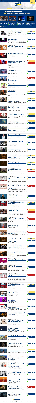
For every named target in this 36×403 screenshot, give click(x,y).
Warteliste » (29, 80)
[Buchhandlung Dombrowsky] (8, 366)
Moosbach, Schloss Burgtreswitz (13, 233)
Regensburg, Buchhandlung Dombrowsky (14, 366)
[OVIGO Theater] (8, 40)
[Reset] (22, 11)
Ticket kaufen (32, 33)
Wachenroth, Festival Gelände (12, 157)
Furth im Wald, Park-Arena (12, 337)
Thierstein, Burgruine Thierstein (13, 80)
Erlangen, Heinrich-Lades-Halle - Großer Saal (14, 122)
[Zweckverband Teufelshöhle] (8, 86)
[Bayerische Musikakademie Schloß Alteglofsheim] (8, 172)
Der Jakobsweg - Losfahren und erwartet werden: (15, 358)
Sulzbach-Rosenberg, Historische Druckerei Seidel (15, 219)
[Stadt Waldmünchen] (8, 115)
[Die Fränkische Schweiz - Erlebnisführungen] (8, 55)
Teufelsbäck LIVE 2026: (12, 129)
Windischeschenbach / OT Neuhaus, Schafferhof (15, 150)
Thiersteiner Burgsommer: (12, 79)
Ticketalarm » (30, 214)
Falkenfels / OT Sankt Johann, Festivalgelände (14, 226)
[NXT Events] (8, 261)
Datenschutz (33, 401)
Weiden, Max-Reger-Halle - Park (13, 261)
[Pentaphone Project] (8, 101)
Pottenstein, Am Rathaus (12, 55)
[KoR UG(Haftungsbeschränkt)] (8, 157)
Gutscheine (27, 8)
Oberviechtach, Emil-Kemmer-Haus (13, 188)
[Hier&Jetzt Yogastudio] (8, 344)
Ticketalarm (20, 8)
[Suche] (4, 11)
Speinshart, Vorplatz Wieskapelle (13, 40)
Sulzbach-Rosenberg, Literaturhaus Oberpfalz (14, 373)
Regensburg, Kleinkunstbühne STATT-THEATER (15, 32)
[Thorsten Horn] (8, 233)
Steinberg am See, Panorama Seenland (13, 63)
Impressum (29, 401)
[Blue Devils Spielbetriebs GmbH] (8, 308)
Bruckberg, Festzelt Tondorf (12, 293)
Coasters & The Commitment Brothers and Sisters (3, 23)
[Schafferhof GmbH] (8, 150)
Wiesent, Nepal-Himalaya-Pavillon (13, 344)
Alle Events (10, 8)
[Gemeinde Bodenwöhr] (8, 197)
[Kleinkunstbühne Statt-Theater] (8, 32)
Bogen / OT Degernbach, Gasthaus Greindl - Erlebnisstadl (16, 277)
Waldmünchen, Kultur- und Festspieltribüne (14, 115)
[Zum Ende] (22, 399)
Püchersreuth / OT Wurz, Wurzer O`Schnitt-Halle (15, 381)
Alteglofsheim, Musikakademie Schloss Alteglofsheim (15, 172)
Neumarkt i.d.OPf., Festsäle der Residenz (14, 101)
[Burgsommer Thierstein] (8, 80)
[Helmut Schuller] (8, 359)
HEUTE (15, 8)
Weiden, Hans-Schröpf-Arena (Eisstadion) (14, 308)
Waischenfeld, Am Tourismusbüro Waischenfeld (15, 394)
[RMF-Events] (8, 122)
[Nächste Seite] (21, 399)
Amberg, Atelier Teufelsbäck (12, 130)
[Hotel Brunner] (8, 130)
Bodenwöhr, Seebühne (12, 197)
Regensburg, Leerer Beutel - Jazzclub (13, 351)
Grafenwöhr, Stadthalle (12, 49)
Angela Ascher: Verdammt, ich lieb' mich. (31, 23)
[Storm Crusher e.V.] (8, 381)
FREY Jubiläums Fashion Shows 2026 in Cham (21, 23)
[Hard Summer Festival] (8, 226)
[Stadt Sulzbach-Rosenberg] (8, 219)
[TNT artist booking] (8, 49)
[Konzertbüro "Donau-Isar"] (8, 293)
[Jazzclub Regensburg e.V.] (8, 351)
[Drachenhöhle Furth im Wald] (8, 337)
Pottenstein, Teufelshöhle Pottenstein (13, 86)
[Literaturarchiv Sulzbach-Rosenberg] (8, 373)
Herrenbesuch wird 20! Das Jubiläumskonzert (12, 23)
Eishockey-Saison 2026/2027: (12, 307)
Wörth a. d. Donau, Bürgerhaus (13, 359)
